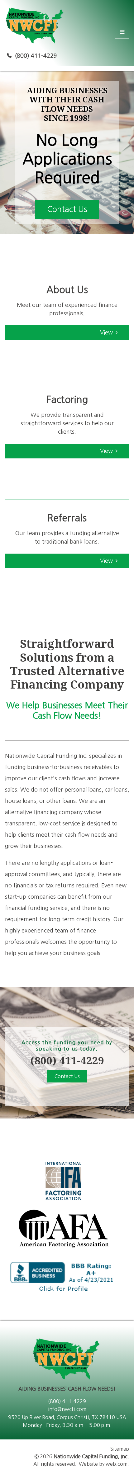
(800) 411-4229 (36, 56)
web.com (116, 1463)
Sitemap (119, 1448)
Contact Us (67, 209)
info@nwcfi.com (67, 1409)
